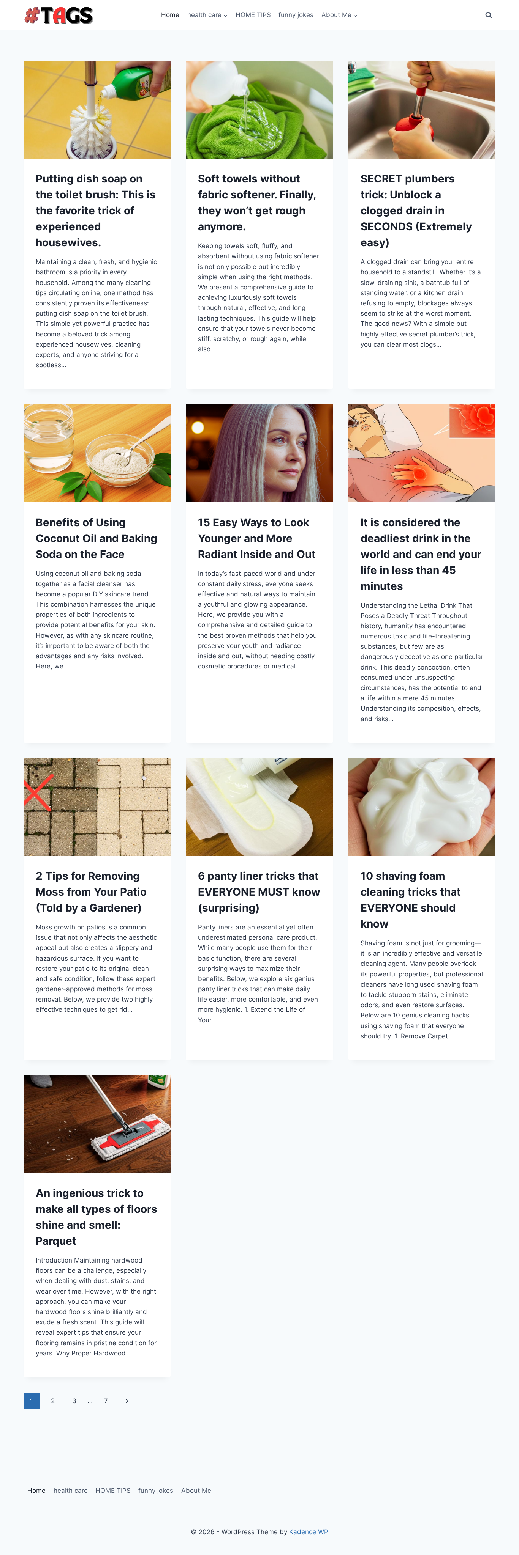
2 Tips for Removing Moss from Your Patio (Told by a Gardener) (91, 891)
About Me (196, 1490)
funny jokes (295, 15)
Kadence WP (308, 1532)
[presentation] (97, 110)
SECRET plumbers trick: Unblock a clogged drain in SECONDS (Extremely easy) (416, 210)
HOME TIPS (253, 15)
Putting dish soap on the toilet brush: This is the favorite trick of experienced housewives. (96, 210)
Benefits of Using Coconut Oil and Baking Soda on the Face (96, 538)
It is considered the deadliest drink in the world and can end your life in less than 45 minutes (421, 554)
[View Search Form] (488, 15)
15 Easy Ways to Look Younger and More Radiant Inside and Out (257, 538)
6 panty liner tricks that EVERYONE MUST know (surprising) (259, 891)
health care (71, 1490)
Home (170, 15)
